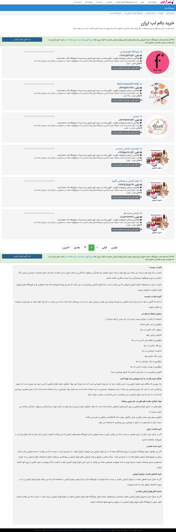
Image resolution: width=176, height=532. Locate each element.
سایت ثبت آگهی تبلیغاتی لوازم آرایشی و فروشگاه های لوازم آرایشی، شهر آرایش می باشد (78, 530)
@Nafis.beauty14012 (128, 84)
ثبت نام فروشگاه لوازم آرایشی (126, 2)
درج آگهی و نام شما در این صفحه (80, 39)
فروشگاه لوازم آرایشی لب (133, 13)
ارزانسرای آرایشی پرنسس (127, 149)
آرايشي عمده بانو (131, 213)
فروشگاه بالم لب (115, 13)
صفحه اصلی (152, 2)
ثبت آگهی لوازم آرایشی (22, 39)
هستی (136, 116)
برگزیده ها (89, 2)
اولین (114, 247)
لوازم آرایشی (150, 13)
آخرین (66, 247)
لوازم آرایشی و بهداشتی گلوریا (125, 181)
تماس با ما (77, 2)
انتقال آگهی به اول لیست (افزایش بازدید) (126, 68)
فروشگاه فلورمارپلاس (129, 52)
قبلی (104, 247)
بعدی (77, 247)
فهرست (109, 2)
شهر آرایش (170, 13)
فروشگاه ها (169, 8)
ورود (142, 2)
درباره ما (99, 2)
